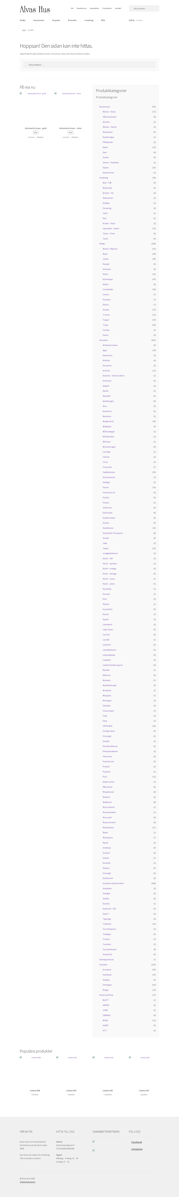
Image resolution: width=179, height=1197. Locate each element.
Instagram (137, 1149)
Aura (105, 406)
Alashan (106, 360)
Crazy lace (107, 467)
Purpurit (106, 771)
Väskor (106, 167)
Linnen (106, 294)
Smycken (56, 20)
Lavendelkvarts (109, 649)
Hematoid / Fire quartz (113, 533)
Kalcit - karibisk (110, 563)
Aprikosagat (108, 401)
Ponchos (107, 299)
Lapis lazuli (108, 629)
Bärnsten (107, 416)
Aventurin (107, 411)
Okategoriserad (106, 959)
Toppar (106, 319)
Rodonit (106, 797)
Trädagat (107, 934)
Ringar (106, 990)
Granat (106, 522)
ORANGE (107, 1015)
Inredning (89, 20)
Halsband (107, 974)
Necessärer (108, 132)
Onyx (105, 715)
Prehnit (106, 766)
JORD (105, 1010)
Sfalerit (106, 868)
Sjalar (105, 147)
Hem (24, 30)
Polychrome (108, 761)
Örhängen (107, 984)
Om (72, 8)
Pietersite (107, 756)
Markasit (107, 680)
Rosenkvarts (108, 827)
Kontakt (118, 8)
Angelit (106, 386)
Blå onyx (106, 441)
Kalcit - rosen (109, 578)
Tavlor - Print (109, 233)
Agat (105, 350)
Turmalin (107, 944)
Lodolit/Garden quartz (113, 665)
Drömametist (109, 477)
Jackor (106, 259)
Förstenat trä (109, 492)
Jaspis (105, 548)
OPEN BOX (107, 726)
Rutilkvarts (108, 837)
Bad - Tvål (107, 182)
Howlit (106, 538)
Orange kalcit (109, 731)
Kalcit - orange (109, 568)
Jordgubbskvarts (110, 553)
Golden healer (109, 517)
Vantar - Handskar (111, 162)
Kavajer (106, 264)
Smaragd (107, 873)
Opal (105, 721)
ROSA (105, 1020)
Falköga (106, 482)
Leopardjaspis (109, 655)
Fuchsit (106, 497)
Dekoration (108, 198)
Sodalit (106, 898)
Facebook (136, 1142)
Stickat (106, 309)
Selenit (106, 858)
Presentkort (107, 8)
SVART (106, 1025)
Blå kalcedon (108, 436)
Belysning (107, 187)
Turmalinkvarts (110, 949)
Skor (105, 152)
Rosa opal (107, 817)
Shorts (106, 304)
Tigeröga (107, 919)
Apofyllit (107, 396)
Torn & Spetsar (109, 929)
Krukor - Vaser (109, 223)
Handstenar (108, 528)
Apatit (106, 391)
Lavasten (107, 644)
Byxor (105, 254)
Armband (107, 969)
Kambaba (107, 589)
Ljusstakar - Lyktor (111, 228)
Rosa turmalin (109, 822)
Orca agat (107, 736)
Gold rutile (107, 512)
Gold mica (107, 507)
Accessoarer (39, 20)
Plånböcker (108, 142)
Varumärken (94, 8)
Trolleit (106, 939)
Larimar (106, 634)
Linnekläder (108, 289)
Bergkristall (108, 421)
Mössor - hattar (110, 127)
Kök (104, 218)
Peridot (106, 741)
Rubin (105, 832)
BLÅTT (106, 1000)
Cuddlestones (109, 472)
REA (103, 20)
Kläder (23, 20)
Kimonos (107, 269)
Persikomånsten (110, 746)
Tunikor (106, 330)
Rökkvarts (107, 802)
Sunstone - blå (109, 908)
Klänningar (108, 279)
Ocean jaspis (108, 710)
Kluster (106, 604)
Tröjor (105, 325)
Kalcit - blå (108, 558)
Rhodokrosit (108, 792)
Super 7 (106, 913)
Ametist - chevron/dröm (113, 375)
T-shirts (106, 314)
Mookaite (107, 690)
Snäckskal (107, 888)
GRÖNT (106, 1005)
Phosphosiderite (110, 751)
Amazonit (107, 365)
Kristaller (72, 20)
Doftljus (106, 203)
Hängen (106, 979)
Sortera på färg (106, 995)
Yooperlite (107, 954)
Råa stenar (107, 787)
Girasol (106, 502)
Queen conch (108, 781)
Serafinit (107, 863)
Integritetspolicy (27, 1182)
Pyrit (105, 776)
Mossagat (107, 700)
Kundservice (82, 8)
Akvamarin (107, 355)
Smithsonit (108, 878)
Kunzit (106, 614)
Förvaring (107, 208)
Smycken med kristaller (113, 883)
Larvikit (106, 639)
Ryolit (105, 842)
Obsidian (107, 705)
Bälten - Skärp (109, 111)
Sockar (106, 157)
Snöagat (106, 893)
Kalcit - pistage (109, 573)
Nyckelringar (108, 137)
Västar (106, 335)
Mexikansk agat (110, 685)
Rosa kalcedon (109, 812)
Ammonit (107, 380)
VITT (105, 1030)
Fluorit (106, 487)
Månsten (107, 675)
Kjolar (105, 274)
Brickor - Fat (108, 193)
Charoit (106, 457)
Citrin (105, 462)
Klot (105, 599)
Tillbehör (107, 924)
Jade (105, 543)
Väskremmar (108, 172)
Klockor (106, 122)
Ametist (106, 370)
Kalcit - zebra (109, 583)
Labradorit (107, 624)
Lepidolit (107, 660)
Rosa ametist (109, 807)
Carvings (106, 451)
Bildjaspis (107, 426)
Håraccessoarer (110, 116)
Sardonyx (107, 847)
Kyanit (106, 619)
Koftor (106, 284)
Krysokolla (107, 609)
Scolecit (106, 852)
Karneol (106, 594)
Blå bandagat (109, 431)
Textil (105, 238)
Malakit (106, 670)
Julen (105, 213)
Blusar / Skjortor (110, 248)
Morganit (107, 695)
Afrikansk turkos (110, 345)
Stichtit (106, 903)
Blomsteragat (109, 446)
